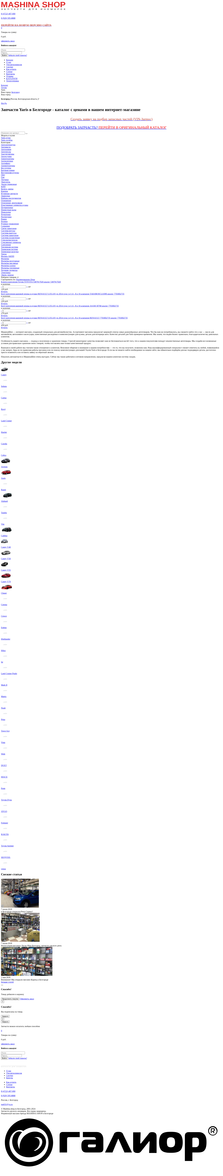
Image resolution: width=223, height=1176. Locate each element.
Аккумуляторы (7, 154)
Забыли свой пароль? (17, 55)
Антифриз (5, 163)
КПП (3, 187)
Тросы (4, 254)
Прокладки (6, 212)
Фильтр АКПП (7, 256)
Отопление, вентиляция (11, 203)
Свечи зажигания (8, 228)
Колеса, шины (7, 189)
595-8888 (8, 18)
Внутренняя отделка (10, 173)
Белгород (15, 92)
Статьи (9, 1084)
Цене (32, 279)
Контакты (10, 1087)
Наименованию (23, 279)
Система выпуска (9, 233)
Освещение (6, 200)
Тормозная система (9, 249)
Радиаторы (6, 214)
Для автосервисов (14, 1073)
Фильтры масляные (9, 263)
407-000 (8, 14)
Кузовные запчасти (9, 193)
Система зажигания (9, 235)
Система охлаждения (10, 238)
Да (5, 103)
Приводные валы (8, 210)
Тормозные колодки (10, 252)
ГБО (3, 175)
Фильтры (5, 259)
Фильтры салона (8, 266)
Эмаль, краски (7, 275)
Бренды (9, 1078)
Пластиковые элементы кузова (14, 205)
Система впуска (8, 231)
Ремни (4, 219)
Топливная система (9, 247)
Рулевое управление (10, 224)
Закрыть (5, 1016)
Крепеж (4, 191)
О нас (8, 1071)
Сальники (5, 226)
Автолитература (8, 145)
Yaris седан (6, 138)
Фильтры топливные (10, 268)
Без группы (6, 168)
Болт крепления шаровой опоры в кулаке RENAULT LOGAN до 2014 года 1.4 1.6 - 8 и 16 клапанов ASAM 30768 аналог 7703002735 (60, 306)
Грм (2, 177)
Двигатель (5, 182)
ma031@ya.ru (7, 1104)
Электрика (5, 272)
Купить (4, 291)
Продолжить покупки (10, 999)
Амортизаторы (7, 159)
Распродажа (6, 217)
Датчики (5, 180)
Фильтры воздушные (10, 261)
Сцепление (6, 245)
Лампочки (5, 196)
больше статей (7, 982)
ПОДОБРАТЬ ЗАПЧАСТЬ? (111, 127)
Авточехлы (6, 152)
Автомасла (6, 147)
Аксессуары (6, 156)
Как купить (11, 1082)
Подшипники (7, 207)
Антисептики (7, 161)
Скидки (9, 1075)
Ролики (4, 221)
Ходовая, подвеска (9, 270)
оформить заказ (8, 41)
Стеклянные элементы (11, 242)
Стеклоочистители (9, 240)
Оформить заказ (27, 999)
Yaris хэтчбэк (7, 140)
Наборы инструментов (11, 198)
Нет (2, 103)
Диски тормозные (9, 184)
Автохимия (6, 149)
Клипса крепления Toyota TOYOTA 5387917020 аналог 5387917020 (31, 282)
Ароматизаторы (8, 166)
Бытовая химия (7, 170)
